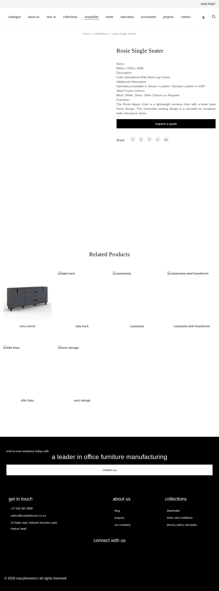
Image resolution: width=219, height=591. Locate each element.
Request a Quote (166, 124)
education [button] (127, 17)
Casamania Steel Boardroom (191, 326)
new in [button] (51, 17)
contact (186, 17)
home (109, 17)
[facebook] (105, 552)
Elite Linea (27, 400)
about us (33, 17)
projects (168, 17)
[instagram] (114, 552)
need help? (208, 4)
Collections (101, 33)
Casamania (137, 326)
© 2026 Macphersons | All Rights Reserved (35, 578)
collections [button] (70, 17)
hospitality (92, 17)
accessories (148, 17)
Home (86, 33)
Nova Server (27, 326)
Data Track (82, 326)
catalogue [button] (14, 17)
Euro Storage (82, 400)
